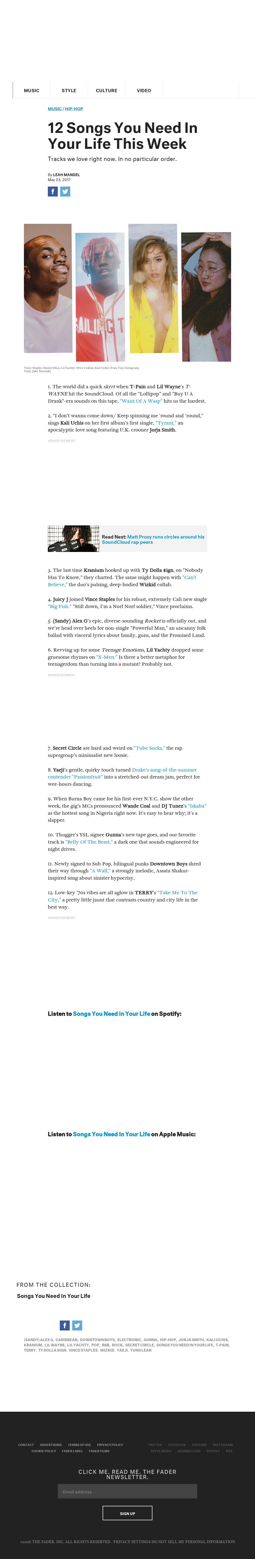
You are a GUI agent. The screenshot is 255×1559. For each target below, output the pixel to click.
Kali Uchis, (217, 1339)
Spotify (213, 1450)
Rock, (118, 1344)
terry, (30, 1350)
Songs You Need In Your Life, (185, 1344)
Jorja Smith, (192, 1339)
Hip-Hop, (168, 1339)
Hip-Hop (74, 108)
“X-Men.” (106, 657)
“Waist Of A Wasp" (141, 401)
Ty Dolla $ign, (52, 1350)
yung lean (140, 1350)
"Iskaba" (197, 806)
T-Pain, (223, 1344)
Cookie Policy (44, 1450)
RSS (229, 1450)
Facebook (177, 1444)
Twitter (155, 1444)
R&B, (106, 1344)
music (55, 108)
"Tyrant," (166, 423)
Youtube (199, 1444)
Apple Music (161, 1450)
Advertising (51, 1444)
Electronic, (129, 1339)
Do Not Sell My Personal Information (193, 1542)
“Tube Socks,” (149, 748)
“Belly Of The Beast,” (89, 842)
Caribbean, (67, 1339)
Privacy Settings (131, 1542)
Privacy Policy (110, 1444)
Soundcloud (189, 1450)
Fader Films (99, 1450)
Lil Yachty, (78, 1344)
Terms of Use (79, 1444)
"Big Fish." (59, 606)
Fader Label (72, 1450)
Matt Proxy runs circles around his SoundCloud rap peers (153, 538)
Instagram (223, 1444)
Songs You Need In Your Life (111, 1133)
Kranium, (33, 1344)
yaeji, (123, 1350)
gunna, (151, 1339)
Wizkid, (107, 1350)
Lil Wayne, (55, 1344)
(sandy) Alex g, (39, 1339)
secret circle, (140, 1344)
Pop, (95, 1344)
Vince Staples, (84, 1350)
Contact (26, 1444)
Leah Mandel (66, 174)
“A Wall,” (100, 871)
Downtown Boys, (98, 1339)
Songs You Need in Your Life (111, 1012)
